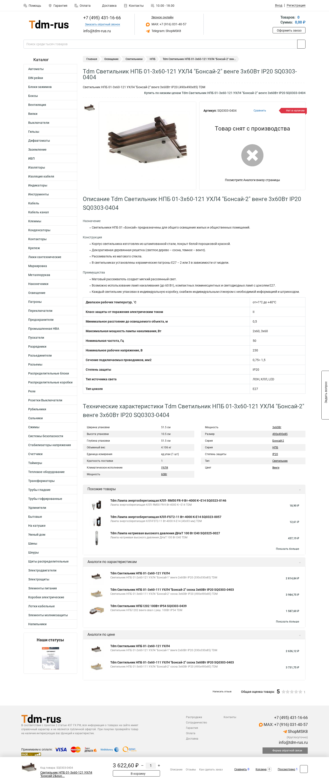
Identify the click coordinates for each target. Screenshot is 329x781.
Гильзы (33, 131)
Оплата (85, 5)
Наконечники (38, 284)
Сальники (35, 418)
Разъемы (35, 364)
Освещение (36, 293)
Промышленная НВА (43, 328)
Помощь (35, 5)
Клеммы (34, 221)
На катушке (37, 525)
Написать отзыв (222, 691)
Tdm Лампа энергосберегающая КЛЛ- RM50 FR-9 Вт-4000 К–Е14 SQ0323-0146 (168, 500)
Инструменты (38, 194)
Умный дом (36, 534)
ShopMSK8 (297, 731)
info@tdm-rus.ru (293, 742)
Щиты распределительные (48, 561)
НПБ (153, 59)
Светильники (134, 59)
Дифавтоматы (39, 140)
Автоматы (36, 69)
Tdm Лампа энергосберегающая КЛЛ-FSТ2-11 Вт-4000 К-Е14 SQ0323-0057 (165, 517)
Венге (275, 467)
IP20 (275, 454)
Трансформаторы (41, 481)
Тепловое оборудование (46, 472)
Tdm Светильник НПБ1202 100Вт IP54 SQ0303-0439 (148, 606)
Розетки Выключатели (45, 400)
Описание (176, 769)
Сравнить (240, 769)
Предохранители (40, 319)
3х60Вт (276, 427)
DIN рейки (35, 78)
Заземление (37, 149)
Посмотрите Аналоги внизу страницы (252, 180)
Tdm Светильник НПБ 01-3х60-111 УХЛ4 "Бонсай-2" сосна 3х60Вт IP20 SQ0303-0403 (172, 589)
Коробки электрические (46, 597)
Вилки (32, 114)
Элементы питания (42, 588)
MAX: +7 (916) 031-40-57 (168, 24)
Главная (91, 59)
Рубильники (37, 409)
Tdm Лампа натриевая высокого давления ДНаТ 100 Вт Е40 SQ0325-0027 (165, 533)
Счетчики (35, 454)
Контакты (136, 5)
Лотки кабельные (41, 606)
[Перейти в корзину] (276, 20)
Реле (32, 391)
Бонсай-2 (278, 440)
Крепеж (34, 248)
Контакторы (37, 239)
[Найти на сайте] (301, 44)
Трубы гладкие (39, 490)
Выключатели (38, 122)
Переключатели (40, 310)
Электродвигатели (42, 570)
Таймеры (35, 463)
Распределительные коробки (50, 382)
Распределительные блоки (48, 373)
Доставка (109, 5)
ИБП (31, 158)
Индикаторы (37, 185)
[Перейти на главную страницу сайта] (49, 24)
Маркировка (37, 266)
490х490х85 (280, 434)
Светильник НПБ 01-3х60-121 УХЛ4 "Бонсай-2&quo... (66, 774)
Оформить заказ (289, 30)
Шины (32, 543)
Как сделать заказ (211, 769)
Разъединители (40, 355)
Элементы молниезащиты (48, 615)
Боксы (33, 96)
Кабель (33, 203)
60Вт (164, 474)
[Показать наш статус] (50, 658)
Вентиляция (37, 105)
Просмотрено (286, 769)
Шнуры (33, 552)
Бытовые (35, 516)
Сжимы (33, 427)
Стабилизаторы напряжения (49, 445)
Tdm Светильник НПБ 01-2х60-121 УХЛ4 (140, 573)
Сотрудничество (196, 722)
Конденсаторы (39, 230)
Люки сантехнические (44, 257)
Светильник (280, 460)
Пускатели (36, 337)
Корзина (261, 769)
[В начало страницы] (304, 769)
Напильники (37, 624)
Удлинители (37, 507)
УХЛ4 (164, 467)
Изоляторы (36, 167)
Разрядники (37, 346)
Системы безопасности (45, 436)
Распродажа (194, 717)
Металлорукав (39, 275)
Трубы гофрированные (45, 499)
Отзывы (191, 769)
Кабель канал (38, 212)
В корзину (137, 773)
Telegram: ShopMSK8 (166, 31)
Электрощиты (38, 579)
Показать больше (287, 548)
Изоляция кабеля (41, 176)
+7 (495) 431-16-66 (101, 17)
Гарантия (60, 5)
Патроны (35, 302)
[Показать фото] (89, 108)
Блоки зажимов (40, 87)
